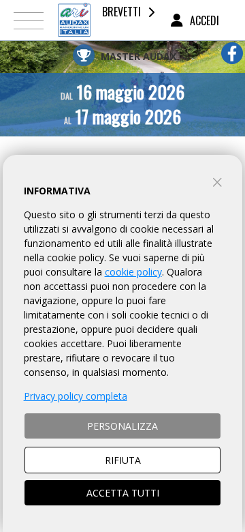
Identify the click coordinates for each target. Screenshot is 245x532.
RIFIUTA (123, 460)
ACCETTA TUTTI (122, 492)
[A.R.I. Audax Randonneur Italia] (74, 20)
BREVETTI (121, 11)
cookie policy (133, 271)
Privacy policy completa (75, 395)
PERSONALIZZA (122, 425)
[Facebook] (232, 53)
